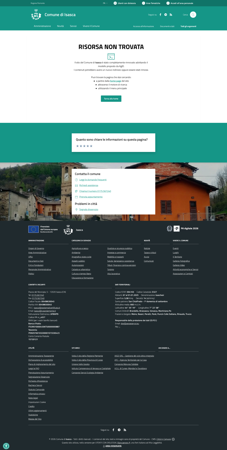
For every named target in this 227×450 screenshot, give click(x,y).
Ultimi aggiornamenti (37, 410)
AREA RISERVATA (113, 445)
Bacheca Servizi (35, 385)
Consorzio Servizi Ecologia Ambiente (87, 372)
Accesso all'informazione (143, 26)
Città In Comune (164, 439)
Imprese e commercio (116, 252)
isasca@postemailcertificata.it (47, 307)
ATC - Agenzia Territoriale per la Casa (131, 360)
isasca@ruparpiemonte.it (45, 310)
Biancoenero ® (123, 442)
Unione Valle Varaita (80, 364)
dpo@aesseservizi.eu (130, 323)
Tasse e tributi (150, 252)
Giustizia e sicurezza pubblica (119, 248)
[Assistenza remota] (173, 439)
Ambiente (76, 252)
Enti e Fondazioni (35, 265)
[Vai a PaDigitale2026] (183, 228)
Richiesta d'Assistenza (38, 381)
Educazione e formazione (82, 277)
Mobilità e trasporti (115, 256)
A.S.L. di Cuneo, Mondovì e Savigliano (131, 368)
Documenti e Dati (35, 261)
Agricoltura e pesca (80, 248)
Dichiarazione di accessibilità (40, 360)
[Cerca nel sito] (193, 14)
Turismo (110, 269)
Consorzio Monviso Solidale (126, 364)
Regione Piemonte (38, 3)
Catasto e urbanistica (81, 269)
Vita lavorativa (113, 273)
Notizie (147, 248)
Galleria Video (179, 265)
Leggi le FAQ (33, 368)
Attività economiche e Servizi (185, 269)
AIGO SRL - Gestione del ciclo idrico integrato (134, 355)
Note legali (33, 397)
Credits (31, 406)
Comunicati (149, 261)
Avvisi (146, 256)
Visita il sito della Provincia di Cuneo (87, 360)
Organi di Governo (36, 248)
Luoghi (176, 252)
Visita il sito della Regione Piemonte (87, 355)
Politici (31, 273)
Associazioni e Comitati (183, 273)
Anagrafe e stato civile (81, 256)
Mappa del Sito (34, 419)
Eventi (176, 248)
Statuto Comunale (36, 389)
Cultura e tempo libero (81, 273)
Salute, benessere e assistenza (120, 261)
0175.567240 (38, 295)
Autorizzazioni (78, 265)
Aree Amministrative (37, 252)
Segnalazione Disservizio (39, 376)
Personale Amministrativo (39, 269)
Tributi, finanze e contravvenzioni (121, 265)
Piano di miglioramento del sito (41, 364)
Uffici (30, 256)
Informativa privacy (36, 393)
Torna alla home (111, 98)
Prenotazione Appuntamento (41, 372)
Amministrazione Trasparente (41, 355)
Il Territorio (177, 256)
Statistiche (33, 414)
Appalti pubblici (78, 261)
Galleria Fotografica (181, 261)
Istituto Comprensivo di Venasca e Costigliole (91, 368)
